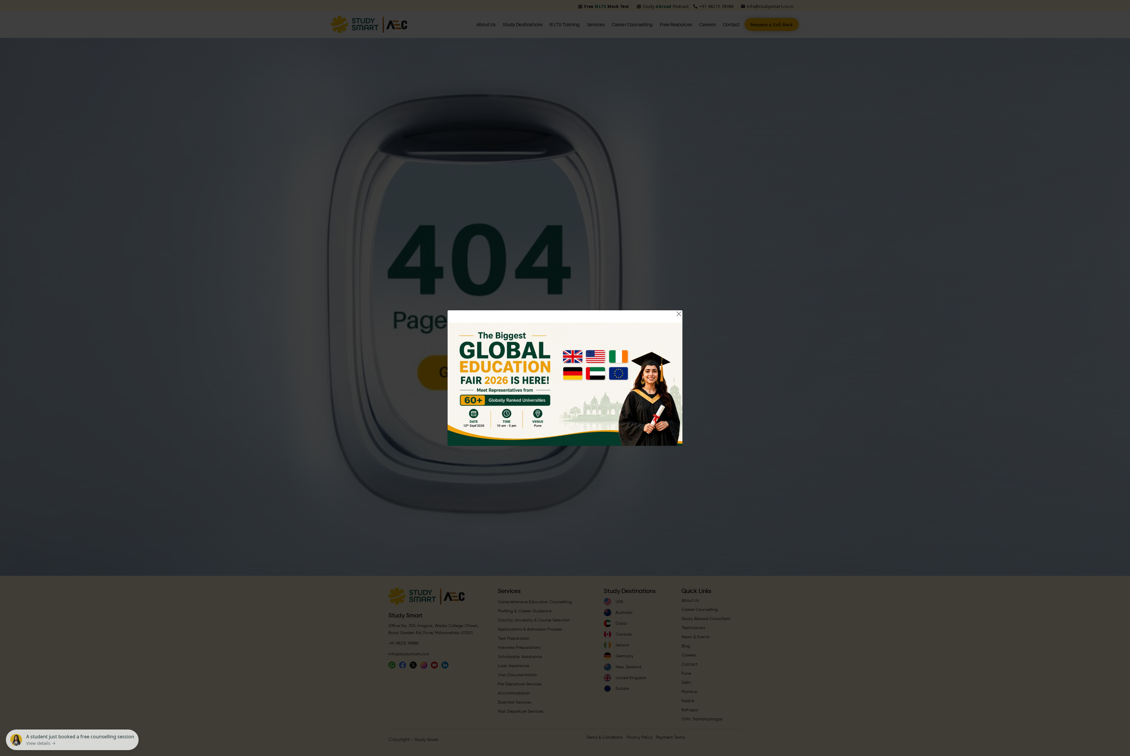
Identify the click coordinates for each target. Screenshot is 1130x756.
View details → (41, 743)
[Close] (678, 313)
